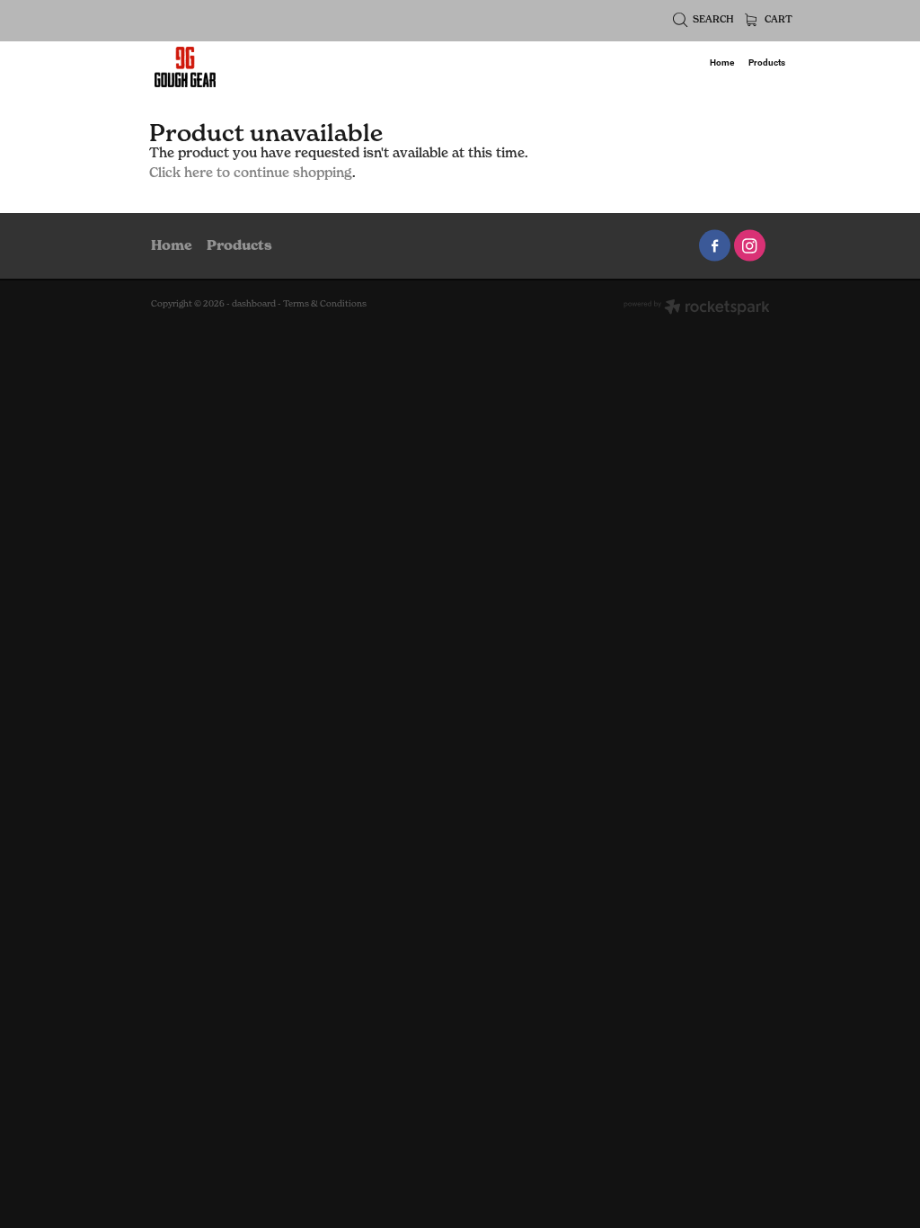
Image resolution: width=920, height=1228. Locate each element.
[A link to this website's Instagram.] (749, 246)
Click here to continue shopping (250, 173)
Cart (777, 19)
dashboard (254, 303)
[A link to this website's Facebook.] (714, 246)
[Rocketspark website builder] (697, 308)
